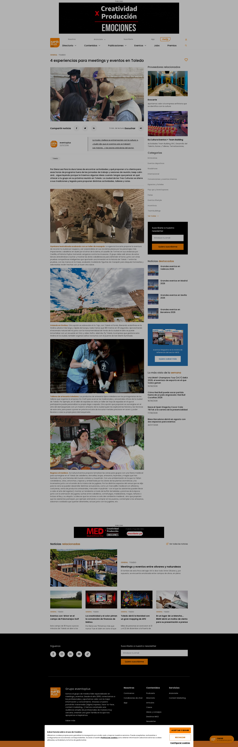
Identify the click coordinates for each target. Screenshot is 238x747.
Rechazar (180, 737)
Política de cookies (109, 738)
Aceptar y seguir (180, 730)
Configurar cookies (180, 743)
